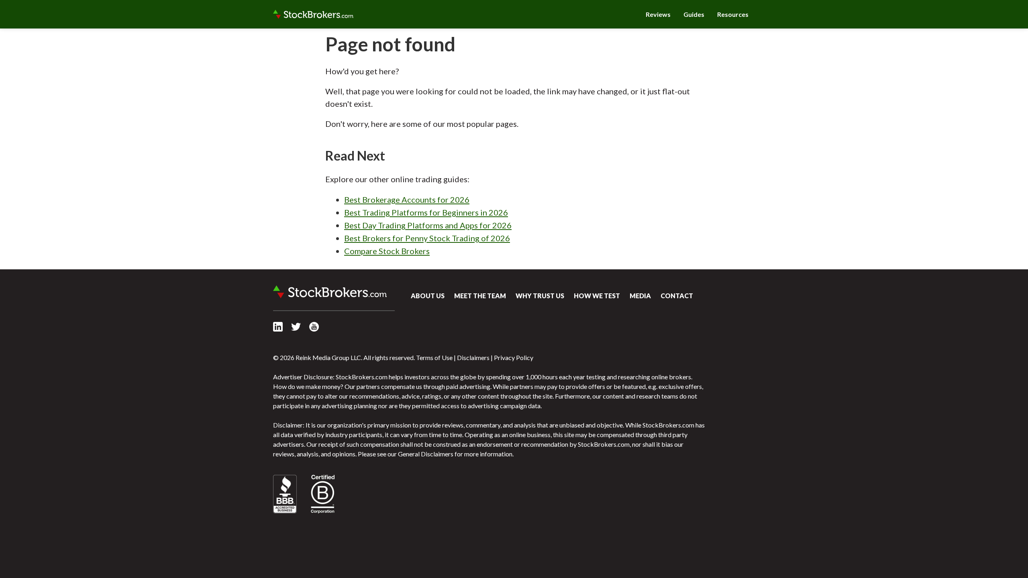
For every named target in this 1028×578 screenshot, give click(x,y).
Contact (677, 295)
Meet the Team (480, 295)
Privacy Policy (513, 357)
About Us (428, 295)
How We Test (597, 295)
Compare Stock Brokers (387, 251)
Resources (733, 14)
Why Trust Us (540, 295)
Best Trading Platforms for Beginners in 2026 (426, 212)
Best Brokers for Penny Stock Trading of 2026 (427, 238)
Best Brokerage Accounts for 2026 (406, 199)
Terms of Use (434, 357)
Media (640, 295)
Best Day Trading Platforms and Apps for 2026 (428, 225)
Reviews (658, 14)
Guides (693, 14)
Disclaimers (473, 357)
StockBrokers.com (313, 14)
